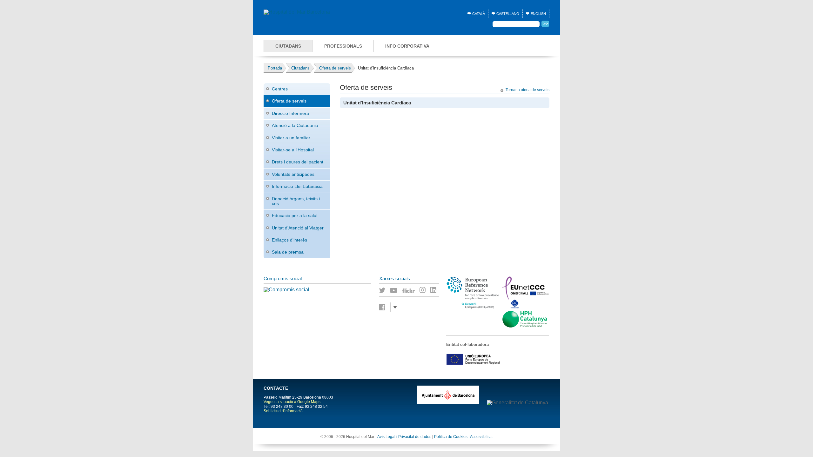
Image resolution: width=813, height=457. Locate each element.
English (538, 14)
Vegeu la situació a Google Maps (292, 402)
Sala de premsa (288, 252)
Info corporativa (407, 46)
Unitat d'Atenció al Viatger (298, 227)
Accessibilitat (481, 436)
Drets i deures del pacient (297, 161)
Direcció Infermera (290, 113)
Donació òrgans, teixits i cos (296, 201)
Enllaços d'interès (289, 239)
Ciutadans (288, 46)
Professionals (343, 46)
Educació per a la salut (295, 215)
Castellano (507, 14)
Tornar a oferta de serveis (527, 90)
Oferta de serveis (289, 100)
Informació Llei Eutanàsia (297, 186)
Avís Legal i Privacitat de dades (404, 436)
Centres (280, 88)
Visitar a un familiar (291, 137)
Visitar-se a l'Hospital (293, 149)
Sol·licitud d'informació (283, 411)
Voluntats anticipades (293, 174)
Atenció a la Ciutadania (295, 125)
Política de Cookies (450, 436)
